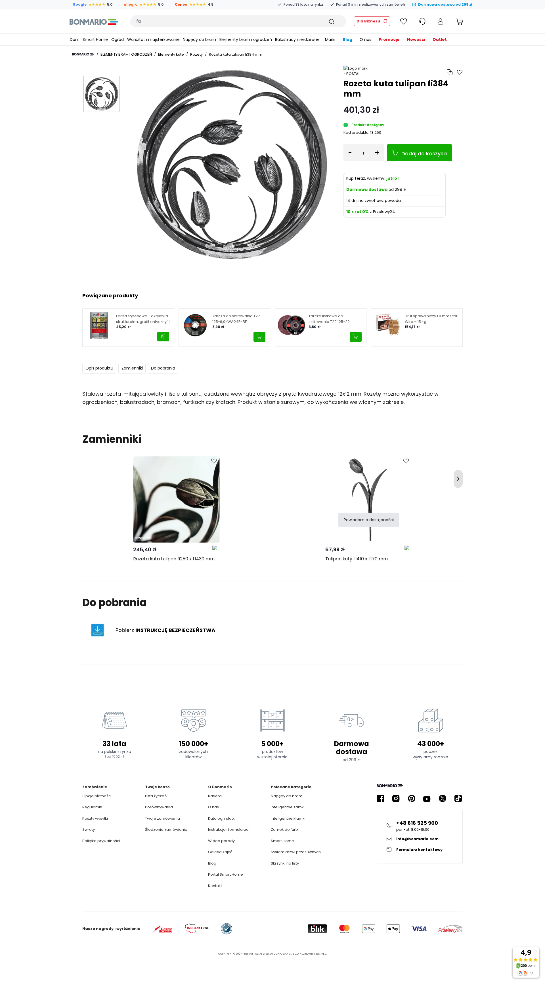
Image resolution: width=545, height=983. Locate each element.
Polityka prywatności (101, 841)
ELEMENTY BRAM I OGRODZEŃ (126, 54)
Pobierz (165, 630)
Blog (212, 863)
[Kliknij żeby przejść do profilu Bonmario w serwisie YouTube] (427, 798)
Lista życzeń (156, 796)
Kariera (215, 796)
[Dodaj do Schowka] (214, 461)
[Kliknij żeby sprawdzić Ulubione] (403, 21)
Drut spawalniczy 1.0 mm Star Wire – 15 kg (431, 318)
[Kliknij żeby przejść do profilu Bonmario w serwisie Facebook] (380, 798)
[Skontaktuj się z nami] (163, 336)
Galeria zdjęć (220, 852)
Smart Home (282, 841)
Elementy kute (171, 54)
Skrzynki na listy (285, 863)
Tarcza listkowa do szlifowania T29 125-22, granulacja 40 (330, 318)
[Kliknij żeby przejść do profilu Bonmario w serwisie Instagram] (396, 798)
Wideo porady (221, 841)
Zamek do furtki (285, 829)
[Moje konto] (440, 21)
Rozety (196, 54)
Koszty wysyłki (95, 818)
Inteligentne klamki (288, 818)
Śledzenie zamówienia (166, 829)
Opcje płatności (97, 796)
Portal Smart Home (225, 874)
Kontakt (215, 885)
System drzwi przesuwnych (296, 852)
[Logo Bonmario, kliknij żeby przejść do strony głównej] (93, 21)
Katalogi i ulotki (222, 818)
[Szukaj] (331, 21)
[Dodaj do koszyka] (259, 337)
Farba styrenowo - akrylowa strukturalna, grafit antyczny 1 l (143, 318)
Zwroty (88, 829)
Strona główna (83, 54)
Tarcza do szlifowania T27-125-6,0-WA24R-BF (237, 318)
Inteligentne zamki (288, 807)
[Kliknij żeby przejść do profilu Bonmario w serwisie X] (442, 798)
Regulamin (92, 807)
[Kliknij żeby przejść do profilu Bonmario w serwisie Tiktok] (458, 798)
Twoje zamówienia (162, 818)
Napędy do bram (286, 796)
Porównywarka (159, 807)
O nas (213, 807)
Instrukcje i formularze (228, 829)
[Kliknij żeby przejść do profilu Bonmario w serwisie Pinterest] (411, 798)
